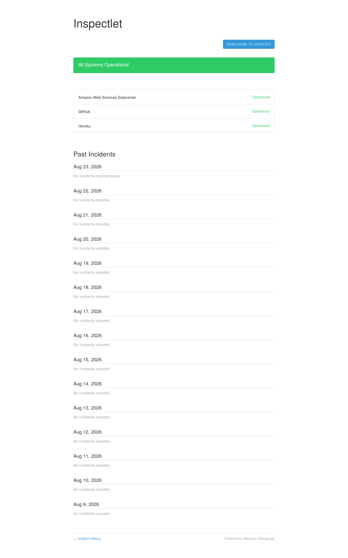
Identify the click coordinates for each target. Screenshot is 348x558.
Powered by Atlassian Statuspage (249, 538)
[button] (249, 44)
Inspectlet (97, 22)
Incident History (87, 538)
